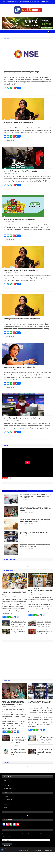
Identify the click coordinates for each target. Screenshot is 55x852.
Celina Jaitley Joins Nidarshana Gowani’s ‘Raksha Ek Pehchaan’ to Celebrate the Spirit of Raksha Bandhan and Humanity (35, 508)
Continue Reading (10, 91)
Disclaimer (6, 804)
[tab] (15, 491)
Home (5, 780)
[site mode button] (49, 32)
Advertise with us (35, 1)
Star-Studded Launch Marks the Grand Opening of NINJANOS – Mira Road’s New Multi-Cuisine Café (44, 752)
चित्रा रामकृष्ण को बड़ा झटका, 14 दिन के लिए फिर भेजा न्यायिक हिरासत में (22, 319)
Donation (43, 1)
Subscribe (7, 844)
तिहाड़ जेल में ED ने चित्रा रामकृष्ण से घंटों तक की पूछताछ (18, 122)
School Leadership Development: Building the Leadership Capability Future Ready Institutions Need (35, 520)
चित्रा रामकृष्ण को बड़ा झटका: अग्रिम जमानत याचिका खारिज (19, 367)
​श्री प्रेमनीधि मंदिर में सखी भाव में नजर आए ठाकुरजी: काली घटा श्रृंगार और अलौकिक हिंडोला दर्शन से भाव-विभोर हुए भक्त (18, 631)
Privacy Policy (7, 802)
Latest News (14, 491)
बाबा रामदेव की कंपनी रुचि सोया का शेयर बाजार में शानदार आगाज (20, 219)
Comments (40, 491)
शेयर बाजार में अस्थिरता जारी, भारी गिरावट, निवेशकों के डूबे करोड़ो (20, 171)
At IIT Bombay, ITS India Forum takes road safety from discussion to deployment (34, 533)
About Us (6, 783)
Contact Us (28, 1)
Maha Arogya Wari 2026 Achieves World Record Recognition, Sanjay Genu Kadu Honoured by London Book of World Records (45, 738)
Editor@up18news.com (20, 1)
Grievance (6, 807)
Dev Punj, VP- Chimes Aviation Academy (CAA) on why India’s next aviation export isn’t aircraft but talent (18, 752)
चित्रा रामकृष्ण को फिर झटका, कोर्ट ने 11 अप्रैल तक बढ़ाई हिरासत (21, 270)
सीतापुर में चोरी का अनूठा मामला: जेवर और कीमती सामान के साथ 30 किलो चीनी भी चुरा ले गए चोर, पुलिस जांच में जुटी (35, 545)
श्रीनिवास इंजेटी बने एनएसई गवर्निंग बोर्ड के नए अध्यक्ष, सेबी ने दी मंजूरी (21, 72)
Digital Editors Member (9, 788)
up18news (17, 74)
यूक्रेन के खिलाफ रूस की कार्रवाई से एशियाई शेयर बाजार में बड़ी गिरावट (22, 418)
